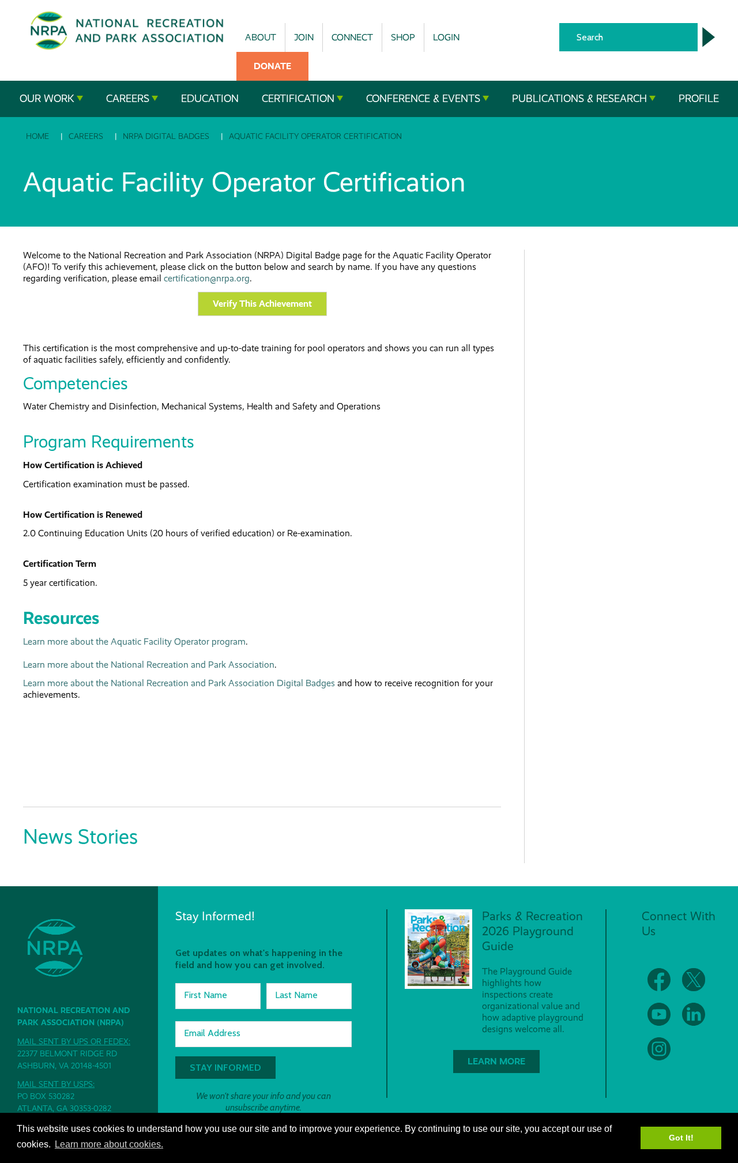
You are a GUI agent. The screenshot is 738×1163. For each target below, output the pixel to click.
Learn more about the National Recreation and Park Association (148, 664)
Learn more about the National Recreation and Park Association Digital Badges (179, 683)
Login (446, 37)
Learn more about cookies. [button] (109, 1144)
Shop (403, 37)
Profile (699, 98)
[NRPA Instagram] (659, 1048)
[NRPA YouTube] (659, 1014)
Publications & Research (579, 98)
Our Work (47, 98)
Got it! (681, 1137)
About (260, 37)
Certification (298, 98)
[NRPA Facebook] (659, 979)
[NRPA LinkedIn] (693, 1014)
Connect (352, 37)
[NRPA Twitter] (693, 979)
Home (37, 136)
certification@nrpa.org (207, 278)
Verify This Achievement (262, 303)
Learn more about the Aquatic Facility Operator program (134, 641)
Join (304, 37)
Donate (272, 66)
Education (210, 98)
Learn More (496, 1061)
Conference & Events (423, 98)
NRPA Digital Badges (166, 136)
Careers (127, 98)
